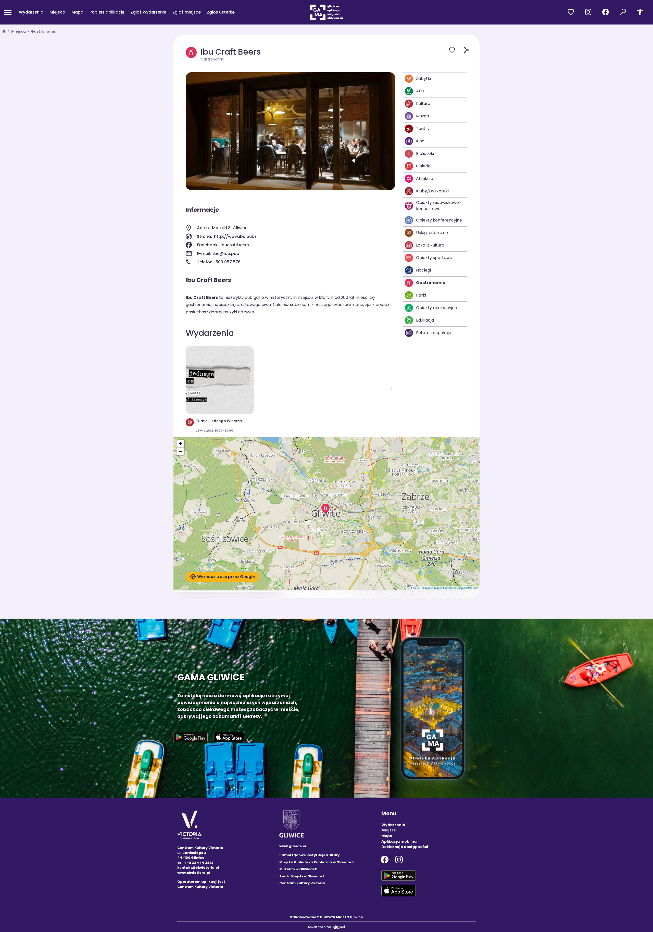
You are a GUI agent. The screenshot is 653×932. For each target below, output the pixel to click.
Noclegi (423, 270)
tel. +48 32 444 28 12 (195, 862)
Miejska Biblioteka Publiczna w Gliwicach (317, 862)
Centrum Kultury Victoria (302, 883)
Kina (420, 141)
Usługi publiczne (432, 233)
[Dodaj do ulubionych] (456, 51)
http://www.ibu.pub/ (235, 236)
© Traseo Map (430, 588)
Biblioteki (425, 153)
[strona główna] (4, 31)
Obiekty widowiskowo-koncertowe (438, 206)
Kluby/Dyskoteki (432, 191)
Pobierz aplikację (107, 12)
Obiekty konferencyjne (439, 220)
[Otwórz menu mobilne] (8, 12)
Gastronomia (43, 31)
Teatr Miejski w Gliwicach (302, 876)
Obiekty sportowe (434, 258)
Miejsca (57, 12)
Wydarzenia (31, 12)
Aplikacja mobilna (399, 841)
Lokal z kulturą (430, 245)
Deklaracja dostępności (404, 846)
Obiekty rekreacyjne (436, 308)
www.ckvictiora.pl (193, 872)
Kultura (423, 103)
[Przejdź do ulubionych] (570, 12)
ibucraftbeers (235, 245)
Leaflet (415, 588)
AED (420, 91)
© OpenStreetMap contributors (459, 588)
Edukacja (425, 320)
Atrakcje (424, 178)
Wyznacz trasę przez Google (226, 576)
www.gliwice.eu (293, 846)
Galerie (423, 166)
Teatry (423, 128)
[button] (325, 509)
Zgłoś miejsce (186, 12)
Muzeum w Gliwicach (298, 869)
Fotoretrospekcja (433, 333)
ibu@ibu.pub (226, 253)
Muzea (422, 116)
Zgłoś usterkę (221, 12)
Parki (421, 295)
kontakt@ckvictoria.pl (198, 867)
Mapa (77, 12)
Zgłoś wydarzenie (148, 12)
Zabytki (423, 78)
